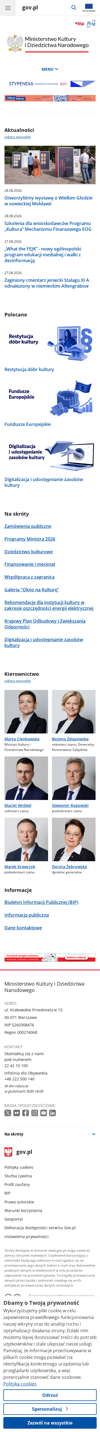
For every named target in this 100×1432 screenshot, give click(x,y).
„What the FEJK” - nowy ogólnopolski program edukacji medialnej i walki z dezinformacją (42, 255)
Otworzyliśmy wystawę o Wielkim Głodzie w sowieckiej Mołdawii (48, 201)
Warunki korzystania (23, 1210)
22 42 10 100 (16, 1065)
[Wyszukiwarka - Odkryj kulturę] (50, 98)
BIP (7, 1193)
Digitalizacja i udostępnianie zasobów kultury (43, 482)
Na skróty (13, 1134)
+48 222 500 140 (19, 1078)
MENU (48, 69)
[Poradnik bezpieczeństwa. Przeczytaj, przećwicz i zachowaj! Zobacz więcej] (50, 957)
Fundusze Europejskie (27, 424)
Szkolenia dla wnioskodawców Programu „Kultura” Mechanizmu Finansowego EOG (48, 226)
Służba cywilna (18, 1175)
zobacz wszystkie (17, 136)
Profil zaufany (17, 1184)
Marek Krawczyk (19, 866)
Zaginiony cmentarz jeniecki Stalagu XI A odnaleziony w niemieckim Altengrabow (46, 283)
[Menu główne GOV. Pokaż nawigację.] (8, 8)
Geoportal (13, 1219)
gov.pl (24, 1152)
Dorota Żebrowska (69, 866)
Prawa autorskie (19, 1202)
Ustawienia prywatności (26, 1236)
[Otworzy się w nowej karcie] (8, 1113)
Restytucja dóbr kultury (29, 369)
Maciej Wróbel (17, 805)
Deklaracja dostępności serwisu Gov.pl (40, 1227)
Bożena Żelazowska (70, 738)
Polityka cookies (18, 1167)
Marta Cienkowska (21, 738)
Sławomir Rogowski (70, 805)
